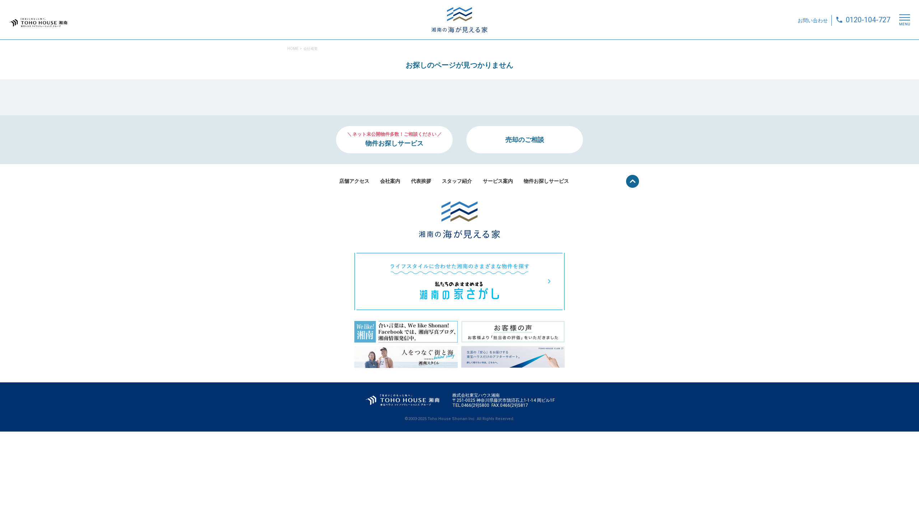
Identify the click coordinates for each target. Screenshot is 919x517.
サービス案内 (498, 181)
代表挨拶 (421, 181)
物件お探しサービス (546, 181)
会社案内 (390, 181)
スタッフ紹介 (457, 181)
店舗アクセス (354, 181)
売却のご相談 (524, 139)
